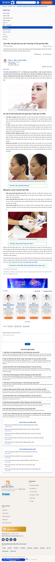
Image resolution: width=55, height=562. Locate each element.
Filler (14, 6)
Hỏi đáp (10, 6)
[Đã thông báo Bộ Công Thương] (6, 495)
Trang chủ (4, 6)
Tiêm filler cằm (22, 110)
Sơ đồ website (34, 559)
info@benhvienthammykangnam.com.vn (14, 535)
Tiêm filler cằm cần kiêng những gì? (19, 185)
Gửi (27, 344)
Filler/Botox (5, 27)
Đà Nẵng (42, 548)
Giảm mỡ (5, 22)
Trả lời (6, 291)
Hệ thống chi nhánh (34, 495)
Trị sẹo (4, 34)
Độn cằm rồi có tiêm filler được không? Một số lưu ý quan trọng (27, 265)
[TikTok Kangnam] (14, 539)
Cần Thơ (48, 548)
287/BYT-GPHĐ (21, 489)
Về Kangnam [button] (32, 481)
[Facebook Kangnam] (3, 539)
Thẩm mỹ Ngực (6, 20)
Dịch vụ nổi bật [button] (6, 506)
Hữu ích (37, 291)
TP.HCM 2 (22, 548)
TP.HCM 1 (16, 548)
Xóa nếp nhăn (26, 326)
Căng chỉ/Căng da (7, 29)
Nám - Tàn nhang (7, 25)
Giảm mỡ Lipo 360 (7, 522)
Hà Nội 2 (10, 548)
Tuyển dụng (32, 498)
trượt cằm (34, 262)
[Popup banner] (13, 559)
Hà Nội (4, 548)
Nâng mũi (5, 510)
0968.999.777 (12, 530)
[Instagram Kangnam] (10, 539)
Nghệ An (36, 548)
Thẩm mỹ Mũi (6, 15)
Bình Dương (5, 551)
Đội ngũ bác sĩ (33, 488)
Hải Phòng (29, 548)
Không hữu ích (48, 291)
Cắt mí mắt (5, 513)
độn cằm (28, 262)
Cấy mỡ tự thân (6, 32)
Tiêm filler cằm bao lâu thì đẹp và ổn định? (21, 243)
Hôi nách (5, 39)
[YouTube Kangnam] (7, 539)
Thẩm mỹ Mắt (6, 13)
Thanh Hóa (13, 551)
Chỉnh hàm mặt (6, 516)
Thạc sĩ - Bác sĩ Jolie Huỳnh (17, 60)
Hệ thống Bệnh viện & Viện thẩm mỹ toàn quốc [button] (14, 544)
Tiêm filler (6, 72)
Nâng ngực (5, 519)
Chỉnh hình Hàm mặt (8, 18)
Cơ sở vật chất (33, 491)
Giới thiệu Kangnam (34, 485)
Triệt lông (5, 36)
